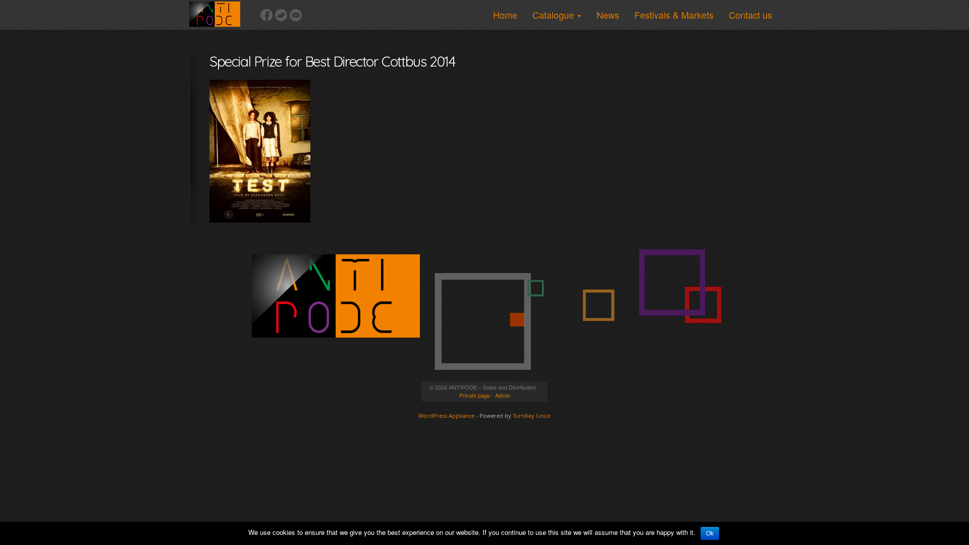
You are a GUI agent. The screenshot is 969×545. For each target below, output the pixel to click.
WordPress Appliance (446, 415)
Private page (474, 395)
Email (296, 15)
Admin (502, 395)
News (608, 14)
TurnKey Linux (532, 415)
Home (505, 14)
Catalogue (554, 14)
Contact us (750, 14)
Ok (710, 533)
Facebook (266, 15)
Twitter (281, 15)
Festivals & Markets (674, 14)
